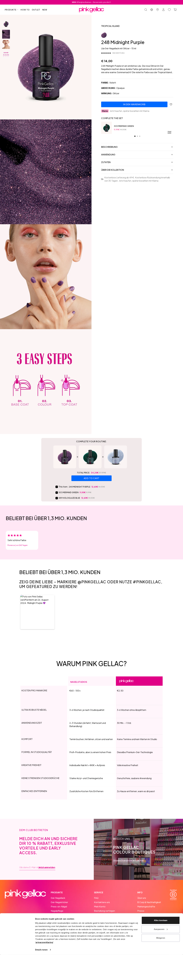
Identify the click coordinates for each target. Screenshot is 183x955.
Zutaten (106, 162)
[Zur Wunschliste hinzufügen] (171, 104)
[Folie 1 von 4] (6, 24)
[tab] (134, 136)
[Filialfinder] (157, 10)
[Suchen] (145, 9)
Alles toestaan (160, 920)
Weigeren (160, 938)
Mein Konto (99, 906)
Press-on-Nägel (59, 906)
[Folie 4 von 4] (6, 54)
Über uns (141, 897)
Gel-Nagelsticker (59, 902)
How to (25, 9)
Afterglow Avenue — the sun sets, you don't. (91, 2)
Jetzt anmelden (46, 867)
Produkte (10, 9)
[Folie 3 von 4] (6, 44)
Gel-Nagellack (58, 897)
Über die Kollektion (112, 169)
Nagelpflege (57, 910)
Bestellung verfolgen (104, 910)
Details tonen (41, 950)
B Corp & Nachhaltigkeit (149, 902)
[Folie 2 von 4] (6, 34)
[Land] (151, 9)
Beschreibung (109, 146)
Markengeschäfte (146, 906)
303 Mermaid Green (124, 126)
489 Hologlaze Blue (69, 498)
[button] (37, 612)
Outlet (36, 9)
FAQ (96, 897)
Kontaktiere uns (102, 902)
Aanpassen (159, 929)
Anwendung (108, 154)
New (44, 9)
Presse (140, 910)
